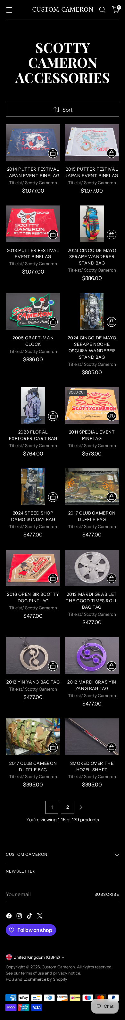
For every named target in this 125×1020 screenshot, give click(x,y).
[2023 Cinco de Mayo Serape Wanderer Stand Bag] (92, 223)
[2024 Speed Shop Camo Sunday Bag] (33, 486)
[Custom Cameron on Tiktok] (30, 917)
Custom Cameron (58, 967)
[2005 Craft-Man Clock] (33, 311)
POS (10, 979)
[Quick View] (111, 416)
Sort (67, 109)
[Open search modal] (102, 9)
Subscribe (107, 894)
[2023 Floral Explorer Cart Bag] (33, 405)
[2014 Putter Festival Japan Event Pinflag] (33, 142)
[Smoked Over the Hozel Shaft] (92, 736)
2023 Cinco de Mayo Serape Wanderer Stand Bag (92, 257)
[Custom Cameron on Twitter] (40, 917)
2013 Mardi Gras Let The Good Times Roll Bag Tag (92, 601)
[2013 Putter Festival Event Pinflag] (33, 223)
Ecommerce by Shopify (45, 979)
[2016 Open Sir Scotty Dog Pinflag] (33, 568)
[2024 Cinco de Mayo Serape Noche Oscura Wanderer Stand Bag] (92, 311)
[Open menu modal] (9, 9)
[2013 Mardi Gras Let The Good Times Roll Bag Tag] (92, 568)
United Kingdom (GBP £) (36, 957)
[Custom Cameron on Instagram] (20, 917)
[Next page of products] (81, 807)
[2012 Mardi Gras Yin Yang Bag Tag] (92, 655)
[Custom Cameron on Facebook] (9, 917)
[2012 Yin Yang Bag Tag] (33, 655)
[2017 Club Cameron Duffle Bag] (92, 486)
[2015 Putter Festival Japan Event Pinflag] (92, 142)
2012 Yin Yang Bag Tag (33, 682)
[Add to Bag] (53, 153)
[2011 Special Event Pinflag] (92, 405)
